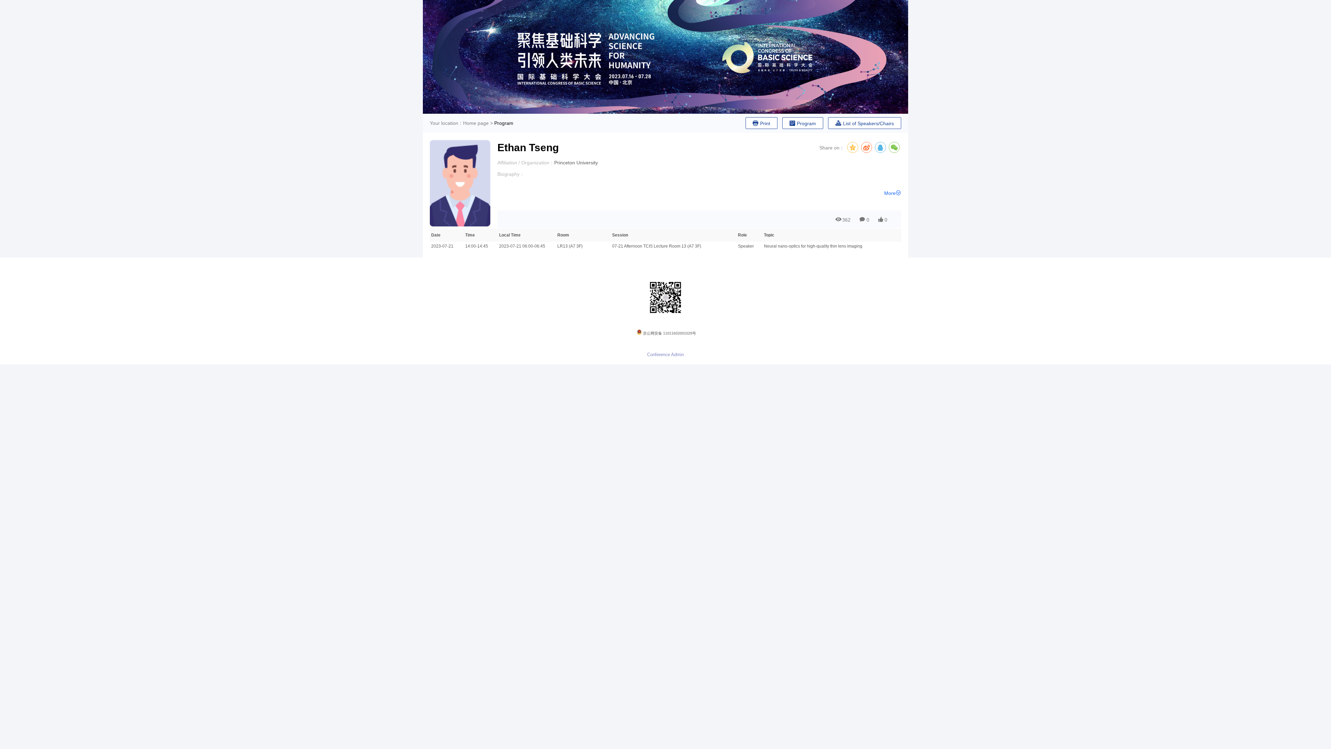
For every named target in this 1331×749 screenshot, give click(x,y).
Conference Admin (665, 354)
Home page (476, 123)
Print (765, 123)
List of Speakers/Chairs (868, 123)
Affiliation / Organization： (525, 162)
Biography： (510, 174)
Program (503, 123)
